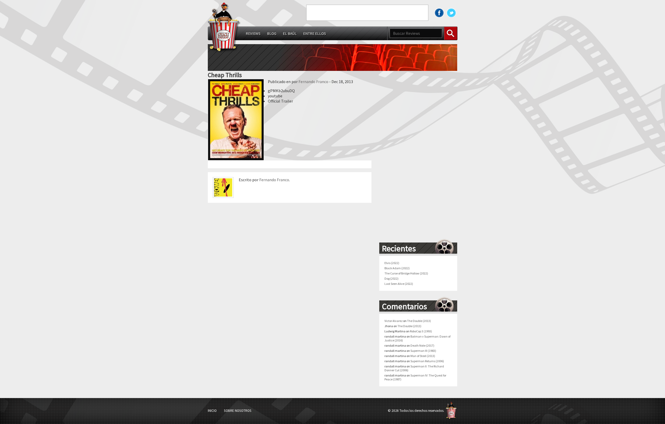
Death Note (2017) (422, 345)
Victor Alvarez (393, 321)
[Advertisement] (367, 13)
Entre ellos (314, 33)
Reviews (253, 33)
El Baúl (290, 33)
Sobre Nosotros (237, 410)
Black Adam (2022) (397, 268)
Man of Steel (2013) (422, 356)
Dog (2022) (391, 278)
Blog (271, 33)
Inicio (212, 410)
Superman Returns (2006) (427, 361)
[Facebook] (439, 13)
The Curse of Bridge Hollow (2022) (406, 273)
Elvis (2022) (391, 263)
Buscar (450, 33)
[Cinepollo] (224, 28)
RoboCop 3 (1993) (421, 331)
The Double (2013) (419, 321)
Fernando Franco (313, 81)
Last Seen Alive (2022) (398, 284)
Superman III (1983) (423, 351)
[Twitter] (451, 13)
